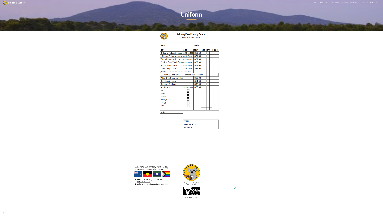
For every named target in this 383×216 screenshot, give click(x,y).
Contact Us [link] (354, 3)
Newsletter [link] (336, 3)
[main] (191, 15)
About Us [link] (323, 3)
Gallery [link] (345, 3)
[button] (380, 2)
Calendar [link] (373, 3)
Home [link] (315, 3)
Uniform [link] (364, 3)
